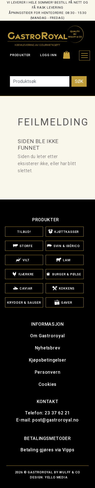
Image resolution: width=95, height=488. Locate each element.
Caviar (26, 288)
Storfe (25, 246)
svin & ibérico (66, 246)
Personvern (48, 372)
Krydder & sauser (24, 302)
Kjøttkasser (66, 232)
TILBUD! (24, 232)
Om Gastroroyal (47, 335)
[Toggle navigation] (84, 55)
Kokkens (66, 288)
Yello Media (56, 477)
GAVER (66, 302)
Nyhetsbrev (47, 347)
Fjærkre (25, 274)
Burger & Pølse (66, 274)
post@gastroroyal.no (55, 420)
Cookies (48, 384)
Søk (79, 81)
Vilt (26, 260)
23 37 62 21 (57, 412)
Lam (66, 260)
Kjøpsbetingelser (47, 360)
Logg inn (48, 55)
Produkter (20, 55)
